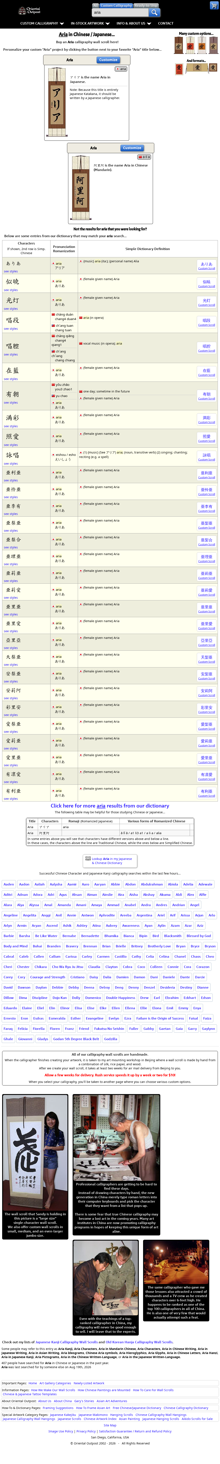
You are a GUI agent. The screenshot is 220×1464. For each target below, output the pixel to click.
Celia (150, 956)
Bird (156, 936)
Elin (52, 1008)
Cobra (127, 967)
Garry (192, 1028)
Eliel (40, 1008)
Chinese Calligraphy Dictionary (186, 1408)
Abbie (115, 884)
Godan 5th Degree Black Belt (76, 1039)
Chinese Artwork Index (100, 1419)
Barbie (9, 936)
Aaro (85, 884)
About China (63, 1401)
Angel (194, 905)
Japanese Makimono (93, 1415)
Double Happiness (120, 997)
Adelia (188, 884)
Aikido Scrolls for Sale (197, 1419)
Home (33, 1383)
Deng (119, 987)
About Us (44, 1401)
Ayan (149, 925)
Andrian (178, 905)
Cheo (210, 956)
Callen (39, 956)
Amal (48, 905)
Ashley (82, 925)
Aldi (179, 894)
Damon (139, 977)
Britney (137, 946)
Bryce (195, 946)
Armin (22, 925)
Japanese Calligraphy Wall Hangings (29, 1419)
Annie (71, 915)
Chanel (180, 956)
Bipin (143, 936)
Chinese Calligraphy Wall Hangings (161, 1415)
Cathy (136, 956)
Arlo (212, 915)
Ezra (127, 1018)
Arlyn (8, 925)
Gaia (179, 1028)
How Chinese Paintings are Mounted (104, 1390)
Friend (84, 1028)
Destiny (186, 987)
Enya (197, 1008)
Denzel (149, 987)
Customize (108, 59)
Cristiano (77, 977)
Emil (170, 1008)
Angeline (11, 915)
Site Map (110, 1425)
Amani (81, 905)
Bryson (210, 946)
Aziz (200, 925)
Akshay (148, 894)
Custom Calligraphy (39, 23)
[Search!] (154, 12)
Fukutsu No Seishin (109, 1028)
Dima (23, 997)
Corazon (202, 967)
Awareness (130, 925)
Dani (154, 977)
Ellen (116, 1008)
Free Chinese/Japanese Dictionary (137, 1408)
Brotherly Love (159, 946)
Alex (190, 894)
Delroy (104, 987)
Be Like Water (46, 936)
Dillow (9, 997)
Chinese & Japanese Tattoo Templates (30, 1394)
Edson (206, 997)
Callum (54, 956)
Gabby (149, 1028)
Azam (175, 925)
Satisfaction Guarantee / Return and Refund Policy (135, 1431)
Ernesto (10, 1018)
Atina (96, 925)
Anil (59, 915)
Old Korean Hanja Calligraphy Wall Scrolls (139, 1342)
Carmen (103, 956)
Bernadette (90, 936)
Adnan (22, 894)
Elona (156, 1008)
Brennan (90, 946)
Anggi (45, 915)
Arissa (185, 915)
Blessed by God (199, 936)
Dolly (76, 997)
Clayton (111, 967)
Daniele (169, 977)
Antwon (87, 915)
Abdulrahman (152, 884)
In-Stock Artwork (87, 23)
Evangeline (95, 1018)
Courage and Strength (47, 977)
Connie (173, 967)
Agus (63, 894)
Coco (141, 967)
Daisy (94, 977)
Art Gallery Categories (55, 1383)
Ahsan (77, 894)
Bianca (129, 936)
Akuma (165, 894)
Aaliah (40, 884)
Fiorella (39, 1028)
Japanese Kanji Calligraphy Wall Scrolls (66, 1342)
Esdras (38, 1018)
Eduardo (10, 1008)
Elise (91, 1008)
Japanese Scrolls (69, 1419)
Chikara (41, 967)
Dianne (203, 987)
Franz (69, 1028)
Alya (20, 905)
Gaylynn (208, 1028)
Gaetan (165, 1028)
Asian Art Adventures (112, 1401)
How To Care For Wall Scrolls (153, 1390)
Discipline (39, 997)
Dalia (107, 977)
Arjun (199, 915)
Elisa (78, 1008)
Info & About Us (131, 23)
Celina (164, 956)
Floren (55, 1028)
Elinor (65, 1008)
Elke (103, 1008)
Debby (74, 987)
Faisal (193, 1018)
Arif (173, 915)
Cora (187, 967)
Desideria (167, 987)
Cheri (8, 967)
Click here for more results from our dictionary (110, 806)
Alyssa (34, 905)
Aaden (9, 884)
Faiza (207, 1018)
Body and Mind (16, 946)
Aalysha (56, 884)
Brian (106, 946)
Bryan (181, 946)
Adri (51, 894)
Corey (8, 977)
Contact (165, 23)
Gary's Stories (84, 1401)
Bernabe (69, 936)
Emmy (183, 1008)
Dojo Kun (60, 997)
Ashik (67, 925)
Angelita (29, 915)
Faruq (8, 1028)
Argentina (144, 915)
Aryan (36, 925)
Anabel (130, 905)
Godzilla (110, 1039)
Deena (89, 987)
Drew (144, 997)
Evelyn (114, 1018)
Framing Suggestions (58, 1408)
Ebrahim (172, 997)
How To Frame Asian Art (93, 1408)
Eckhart (190, 997)
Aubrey (111, 925)
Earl (157, 997)
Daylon (41, 987)
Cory (21, 977)
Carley (87, 956)
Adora (38, 894)
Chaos (196, 956)
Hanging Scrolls (121, 1415)
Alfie (202, 894)
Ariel (161, 915)
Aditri (8, 894)
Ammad (113, 905)
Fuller (133, 1028)
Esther (76, 1018)
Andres (161, 905)
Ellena (130, 1008)
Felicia (23, 1028)
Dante (185, 977)
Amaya (96, 905)
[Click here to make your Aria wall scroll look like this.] (57, 134)
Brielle (121, 946)
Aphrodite (107, 915)
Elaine (27, 1008)
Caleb (24, 956)
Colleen (156, 967)
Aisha (133, 894)
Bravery (72, 946)
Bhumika (111, 936)
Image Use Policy (61, 1431)
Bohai (37, 946)
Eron (24, 1018)
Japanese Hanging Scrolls (160, 1419)
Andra (146, 905)
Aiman (92, 894)
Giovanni (25, 1039)
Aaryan (100, 884)
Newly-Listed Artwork (89, 1383)
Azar (188, 925)
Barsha (24, 936)
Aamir (72, 884)
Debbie (57, 987)
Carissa (71, 956)
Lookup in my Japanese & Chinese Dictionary (112, 861)
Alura (8, 905)
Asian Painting (129, 1419)
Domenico (93, 997)
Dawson (24, 987)
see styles (11, 271)
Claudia (94, 967)
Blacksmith (173, 936)
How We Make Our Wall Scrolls (53, 1390)
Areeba (125, 915)
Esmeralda (57, 1018)
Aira (121, 894)
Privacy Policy (86, 1431)
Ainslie (107, 894)
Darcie (200, 977)
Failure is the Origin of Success (160, 1018)
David (8, 987)
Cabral (9, 956)
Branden (54, 946)
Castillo (121, 956)
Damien (122, 977)
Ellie (143, 1008)
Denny (133, 987)
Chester (23, 967)
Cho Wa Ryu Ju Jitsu (67, 967)
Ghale (8, 1039)
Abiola (173, 884)
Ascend (52, 925)
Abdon (130, 884)
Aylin (162, 925)
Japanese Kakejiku (63, 1415)
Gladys (42, 1039)
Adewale (205, 884)
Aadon (24, 884)
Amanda (64, 905)
